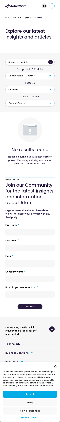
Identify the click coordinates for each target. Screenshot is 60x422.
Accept (30, 394)
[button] (55, 365)
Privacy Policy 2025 (30, 417)
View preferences (30, 410)
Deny (30, 402)
